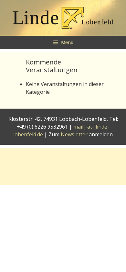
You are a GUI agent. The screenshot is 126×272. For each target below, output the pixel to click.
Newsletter (74, 134)
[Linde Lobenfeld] (63, 17)
